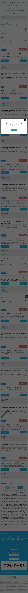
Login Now (14, 555)
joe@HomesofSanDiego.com (15, 10)
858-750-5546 (4, 253)
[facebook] (14, 13)
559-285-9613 (4, 290)
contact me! (15, 541)
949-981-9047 (4, 178)
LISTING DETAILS (5, 61)
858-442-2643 (4, 104)
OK (14, 130)
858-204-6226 (4, 67)
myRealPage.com (14, 578)
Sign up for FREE (14, 559)
